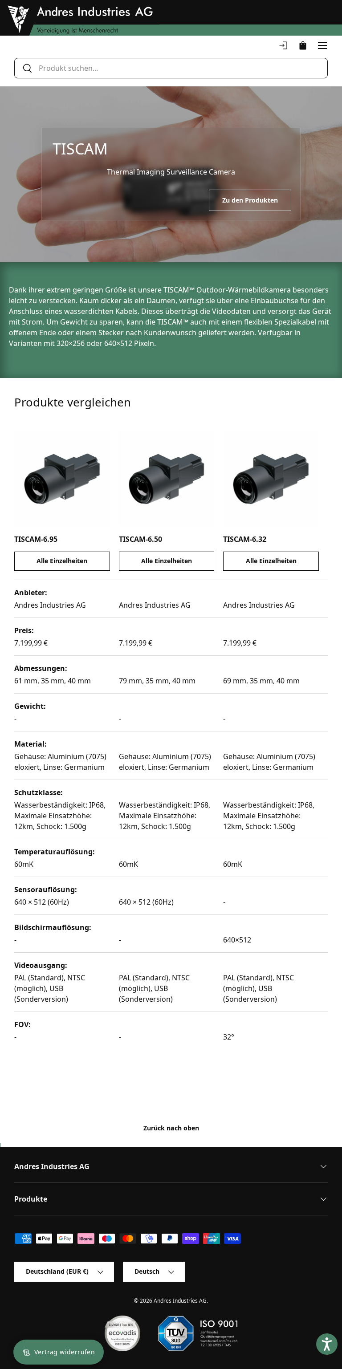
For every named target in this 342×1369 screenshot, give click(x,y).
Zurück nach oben (171, 1128)
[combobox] (171, 68)
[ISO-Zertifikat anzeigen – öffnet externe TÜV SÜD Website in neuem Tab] (197, 1333)
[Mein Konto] (283, 45)
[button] (303, 45)
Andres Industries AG (180, 1300)
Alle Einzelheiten (62, 561)
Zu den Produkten (250, 200)
